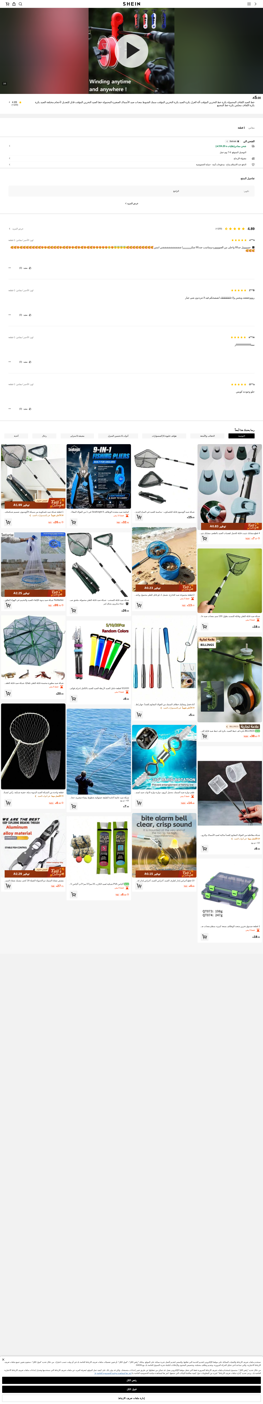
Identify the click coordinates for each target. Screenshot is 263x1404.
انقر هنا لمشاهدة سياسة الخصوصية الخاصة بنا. (113, 1373)
